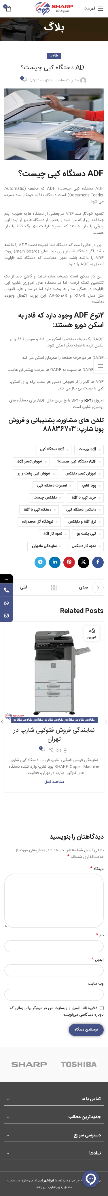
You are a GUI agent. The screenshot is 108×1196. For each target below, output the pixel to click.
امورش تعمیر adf (29, 462)
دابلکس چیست (45, 498)
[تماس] (6, 589)
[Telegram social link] (40, 562)
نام (100, 935)
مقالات (54, 55)
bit (58, 750)
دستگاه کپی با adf (37, 510)
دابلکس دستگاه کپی (81, 510)
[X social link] (83, 562)
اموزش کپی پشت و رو (34, 474)
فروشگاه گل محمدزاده (37, 522)
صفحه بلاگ (54, 587)
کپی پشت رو (86, 534)
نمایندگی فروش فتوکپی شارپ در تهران (54, 734)
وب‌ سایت (96, 984)
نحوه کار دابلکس (84, 546)
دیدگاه (97, 869)
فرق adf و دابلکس (82, 522)
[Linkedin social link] (54, 562)
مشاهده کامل (54, 782)
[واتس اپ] (6, 602)
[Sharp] (29, 1064)
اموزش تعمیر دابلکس (80, 474)
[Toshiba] (79, 1064)
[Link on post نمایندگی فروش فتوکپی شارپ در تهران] (54, 671)
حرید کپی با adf (84, 498)
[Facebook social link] (98, 562)
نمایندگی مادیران (44, 546)
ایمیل (98, 960)
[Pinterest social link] (69, 562)
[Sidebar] (101, 366)
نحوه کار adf (52, 534)
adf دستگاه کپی (52, 449)
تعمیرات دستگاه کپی (52, 486)
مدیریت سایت (67, 80)
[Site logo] (54, 8)
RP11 (88, 400)
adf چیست (87, 449)
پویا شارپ (89, 486)
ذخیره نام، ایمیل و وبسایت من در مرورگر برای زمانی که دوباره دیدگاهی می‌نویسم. (57, 1011)
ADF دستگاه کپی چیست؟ (76, 462)
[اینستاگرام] (6, 615)
